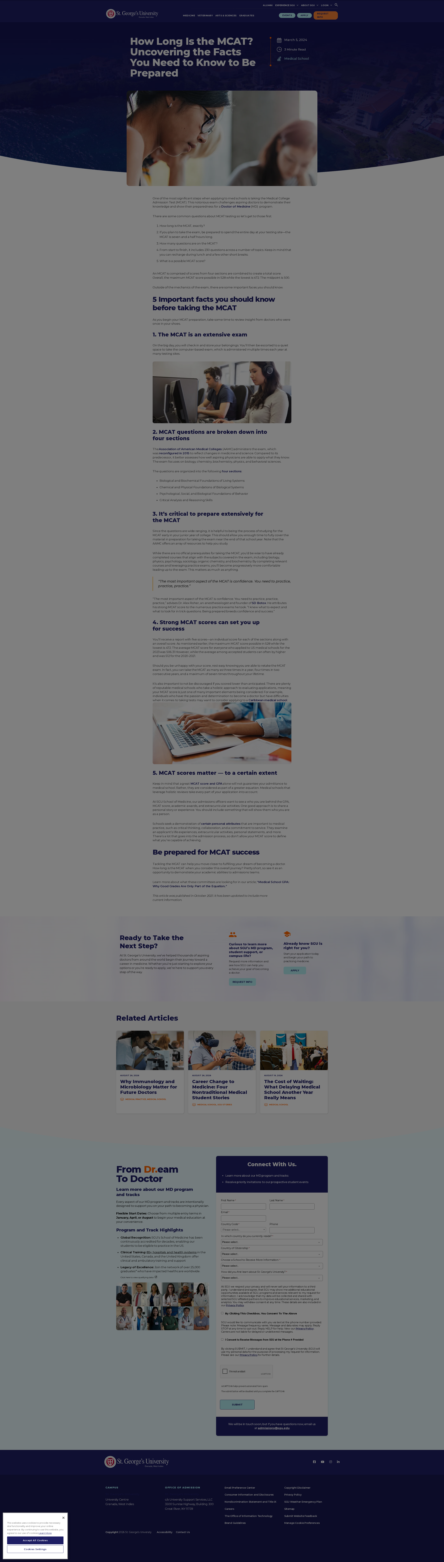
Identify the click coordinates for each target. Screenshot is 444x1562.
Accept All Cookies (35, 1540)
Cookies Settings (35, 1549)
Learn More (45, 1533)
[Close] (63, 1518)
